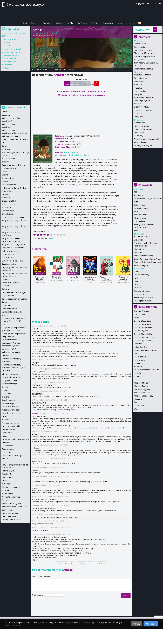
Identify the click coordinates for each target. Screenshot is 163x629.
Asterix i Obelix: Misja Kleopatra (147, 198)
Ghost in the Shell (9, 201)
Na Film (70, 23)
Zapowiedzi (47, 23)
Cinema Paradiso (9, 168)
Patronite (130, 23)
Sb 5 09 (92, 83)
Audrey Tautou (69, 155)
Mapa (119, 23)
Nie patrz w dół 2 (141, 218)
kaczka (35, 413)
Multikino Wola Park (142, 392)
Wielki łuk (5, 490)
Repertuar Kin (147, 307)
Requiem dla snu (8, 429)
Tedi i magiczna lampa (143, 297)
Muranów (138, 399)
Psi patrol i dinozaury (10, 423)
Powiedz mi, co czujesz (143, 291)
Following (6, 194)
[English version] (160, 3)
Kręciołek (138, 88)
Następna (102, 563)
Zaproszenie (7, 510)
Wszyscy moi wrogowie (143, 145)
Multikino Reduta (141, 386)
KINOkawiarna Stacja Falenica (146, 370)
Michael (5, 315)
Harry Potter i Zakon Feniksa (13, 247)
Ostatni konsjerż (8, 403)
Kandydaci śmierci (9, 264)
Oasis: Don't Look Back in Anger (147, 259)
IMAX (136, 353)
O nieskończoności (9, 384)
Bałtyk (4, 146)
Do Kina (59, 23)
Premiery (34, 23)
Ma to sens (138, 281)
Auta (136, 202)
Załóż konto (151, 3)
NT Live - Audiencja (10, 374)
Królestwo (6, 289)
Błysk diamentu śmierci (90, 278)
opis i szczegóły (55, 69)
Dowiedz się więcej (13, 625)
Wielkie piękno (7, 493)
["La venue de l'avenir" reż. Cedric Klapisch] (106, 265)
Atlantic (137, 317)
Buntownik (138, 81)
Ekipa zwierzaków (9, 184)
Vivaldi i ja (138, 113)
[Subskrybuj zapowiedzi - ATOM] (139, 23)
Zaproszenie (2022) (10, 513)
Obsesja (5, 387)
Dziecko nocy (139, 205)
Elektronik (138, 343)
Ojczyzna (5, 397)
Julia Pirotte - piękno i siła (144, 56)
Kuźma (4, 302)
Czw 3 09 (82, 83)
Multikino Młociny (141, 383)
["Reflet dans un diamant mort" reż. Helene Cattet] (90, 265)
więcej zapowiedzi (143, 301)
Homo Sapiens (8, 254)
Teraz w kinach (16, 107)
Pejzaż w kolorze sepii (11, 410)
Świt (136, 402)
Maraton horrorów (9, 308)
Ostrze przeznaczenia (10, 406)
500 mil (137, 192)
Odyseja (6, 42)
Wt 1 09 (72, 83)
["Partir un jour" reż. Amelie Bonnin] (123, 265)
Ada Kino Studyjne (141, 311)
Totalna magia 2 (141, 265)
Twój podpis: (38, 595)
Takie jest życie (8, 449)
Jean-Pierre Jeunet (46, 35)
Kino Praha (138, 363)
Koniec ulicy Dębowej (143, 129)
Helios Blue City (140, 347)
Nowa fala (56, 277)
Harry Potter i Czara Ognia (13, 217)
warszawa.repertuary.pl (27, 4)
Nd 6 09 (97, 83)
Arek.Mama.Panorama (143, 75)
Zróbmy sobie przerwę (143, 69)
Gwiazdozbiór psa (141, 47)
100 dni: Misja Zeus (142, 236)
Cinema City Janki (141, 330)
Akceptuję (150, 624)
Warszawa (143, 29)
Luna (136, 379)
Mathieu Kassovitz (84, 155)
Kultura (137, 376)
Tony (136, 230)
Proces (4, 416)
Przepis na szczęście (123, 278)
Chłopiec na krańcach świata (13, 165)
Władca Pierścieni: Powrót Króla (15, 506)
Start (25, 23)
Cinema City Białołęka (143, 327)
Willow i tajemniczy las (11, 497)
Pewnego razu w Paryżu (106, 278)
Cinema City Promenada (144, 337)
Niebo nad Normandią (143, 255)
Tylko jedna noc (140, 142)
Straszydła (7, 64)
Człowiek (5, 175)
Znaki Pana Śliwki (9, 516)
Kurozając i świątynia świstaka (14, 299)
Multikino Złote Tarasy (143, 396)
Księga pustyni (140, 91)
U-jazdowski (139, 405)
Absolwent (138, 195)
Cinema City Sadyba (142, 340)
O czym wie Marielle (39, 278)
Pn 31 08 (67, 83)
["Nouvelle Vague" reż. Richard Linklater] (56, 265)
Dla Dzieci (95, 23)
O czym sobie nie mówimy (12, 377)
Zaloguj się (139, 3)
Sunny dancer (139, 59)
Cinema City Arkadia (142, 321)
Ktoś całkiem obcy (141, 208)
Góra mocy (6, 207)
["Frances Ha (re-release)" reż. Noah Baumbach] (73, 265)
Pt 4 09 (87, 83)
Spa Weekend (139, 221)
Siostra (4, 436)
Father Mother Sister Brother (14, 188)
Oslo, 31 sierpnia (8, 400)
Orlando (137, 287)
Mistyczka (138, 252)
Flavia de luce (139, 122)
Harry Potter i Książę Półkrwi (13, 244)
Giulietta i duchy (8, 204)
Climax (4, 171)
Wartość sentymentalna (12, 487)
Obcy (136, 284)
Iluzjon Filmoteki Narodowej (146, 350)
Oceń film (52, 238)
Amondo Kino (139, 314)
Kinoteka (137, 373)
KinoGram (138, 366)
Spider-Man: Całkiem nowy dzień (15, 439)
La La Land (6, 305)
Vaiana (4, 480)
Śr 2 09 (77, 83)
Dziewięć (5, 181)
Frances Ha (73, 277)
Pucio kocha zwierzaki (143, 110)
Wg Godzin (82, 23)
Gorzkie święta (140, 44)
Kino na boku (139, 360)
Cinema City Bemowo (143, 324)
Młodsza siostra (140, 215)
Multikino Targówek (142, 389)
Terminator (6, 452)
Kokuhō (5, 279)
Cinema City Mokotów (143, 334)
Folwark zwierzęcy (141, 274)
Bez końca (138, 240)
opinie (71, 69)
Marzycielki (138, 94)
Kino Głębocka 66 (141, 357)
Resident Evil (139, 294)
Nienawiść (6, 355)
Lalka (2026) (139, 132)
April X (136, 271)
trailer (65, 69)
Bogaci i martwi (140, 78)
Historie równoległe (142, 126)
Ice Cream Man (8, 257)
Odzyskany (138, 136)
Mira (136, 211)
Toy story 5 (6, 474)
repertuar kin (42, 69)
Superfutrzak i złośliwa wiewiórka (147, 139)
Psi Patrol (7, 45)
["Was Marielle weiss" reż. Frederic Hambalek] (39, 265)
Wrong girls (139, 116)
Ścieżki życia (7, 432)
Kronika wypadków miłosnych (14, 292)
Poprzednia (61, 563)
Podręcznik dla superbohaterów (147, 262)
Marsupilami (139, 249)
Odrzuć (136, 624)
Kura (136, 278)
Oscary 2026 (108, 23)
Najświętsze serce (9, 339)
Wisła (136, 409)
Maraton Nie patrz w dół (12, 312)
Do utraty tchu (8, 178)
